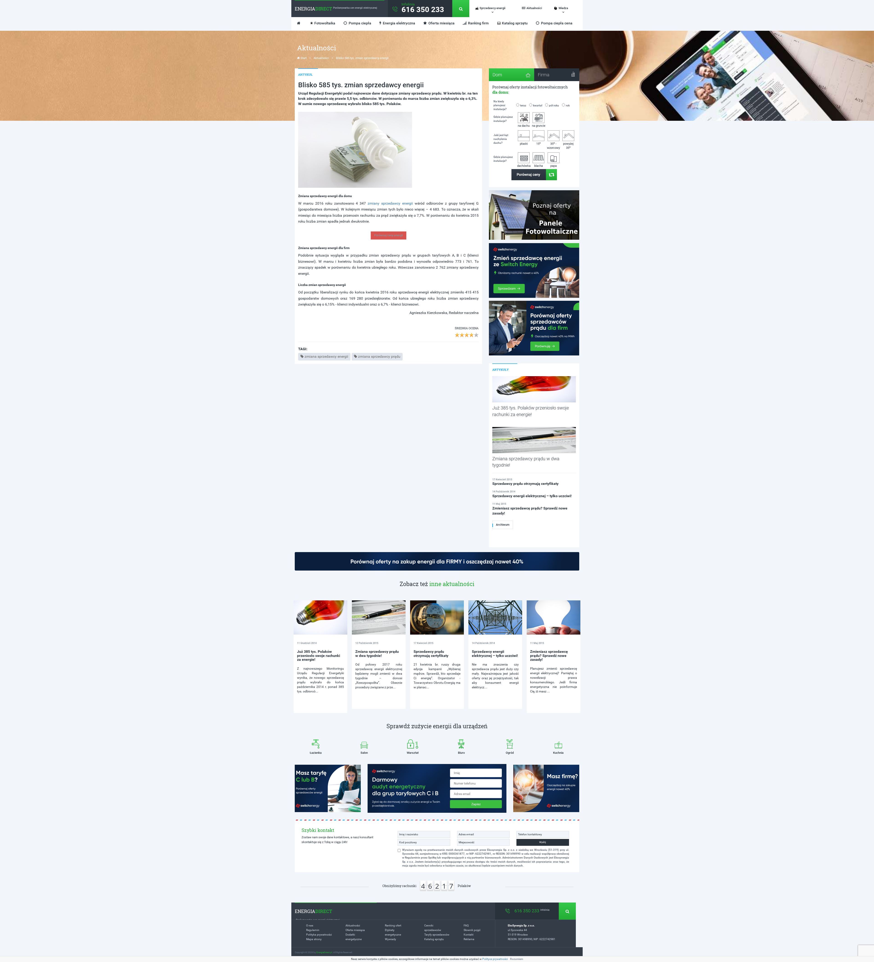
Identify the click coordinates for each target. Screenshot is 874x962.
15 (538, 143)
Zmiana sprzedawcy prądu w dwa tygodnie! (377, 653)
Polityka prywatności (319, 934)
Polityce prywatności (495, 959)
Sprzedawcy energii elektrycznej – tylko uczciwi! (495, 653)
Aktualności (534, 8)
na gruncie (538, 125)
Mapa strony (314, 939)
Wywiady (390, 939)
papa (553, 165)
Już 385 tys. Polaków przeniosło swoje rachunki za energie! (318, 655)
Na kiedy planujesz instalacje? (500, 105)
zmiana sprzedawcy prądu (379, 356)
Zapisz (476, 804)
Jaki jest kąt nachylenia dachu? (500, 139)
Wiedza (563, 8)
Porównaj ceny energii (388, 235)
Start (303, 58)
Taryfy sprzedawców (436, 934)
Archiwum (502, 524)
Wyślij (542, 842)
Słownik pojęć (472, 930)
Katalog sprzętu (515, 23)
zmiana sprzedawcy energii (326, 356)
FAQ (466, 925)
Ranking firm (478, 23)
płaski (524, 143)
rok (568, 105)
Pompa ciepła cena (556, 23)
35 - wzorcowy (553, 145)
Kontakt (468, 934)
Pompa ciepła (359, 23)
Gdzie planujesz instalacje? (503, 118)
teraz (523, 105)
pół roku (554, 105)
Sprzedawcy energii (492, 8)
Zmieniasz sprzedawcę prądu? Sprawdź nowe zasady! (549, 655)
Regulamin (312, 930)
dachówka (524, 165)
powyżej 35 (568, 146)
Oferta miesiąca (441, 23)
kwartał (537, 105)
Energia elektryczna (398, 23)
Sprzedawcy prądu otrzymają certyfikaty (431, 653)
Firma (543, 74)
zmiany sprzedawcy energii (390, 203)
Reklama (469, 939)
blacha (538, 165)
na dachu (524, 125)
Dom (497, 74)
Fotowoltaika (324, 23)
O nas (309, 925)
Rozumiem (516, 959)
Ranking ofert (393, 925)
